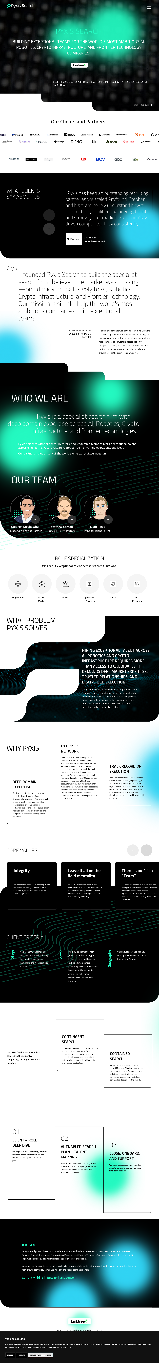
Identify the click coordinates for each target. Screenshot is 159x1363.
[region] (109, 208)
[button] (49, 215)
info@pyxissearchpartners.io (86, 1330)
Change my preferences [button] (40, 1355)
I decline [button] (21, 1355)
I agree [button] (10, 1355)
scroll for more (141, 105)
